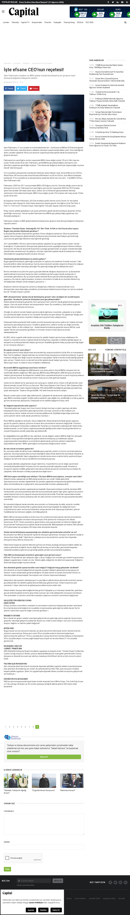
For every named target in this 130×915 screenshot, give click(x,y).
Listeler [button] (6, 22)
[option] (52, 2)
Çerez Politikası (80, 898)
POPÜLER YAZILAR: (10, 2)
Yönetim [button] (47, 22)
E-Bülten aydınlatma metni (25, 885)
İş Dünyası (16, 63)
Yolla (7, 869)
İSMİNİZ (7, 842)
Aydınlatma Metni (109, 898)
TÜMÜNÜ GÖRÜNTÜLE (115, 350)
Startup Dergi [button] (69, 22)
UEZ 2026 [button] (89, 22)
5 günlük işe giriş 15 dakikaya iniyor (109, 132)
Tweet (23, 88)
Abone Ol (44, 757)
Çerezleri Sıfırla (94, 898)
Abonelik (121, 898)
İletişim (69, 898)
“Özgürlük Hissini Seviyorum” (43, 790)
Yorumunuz (9, 811)
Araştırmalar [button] (37, 22)
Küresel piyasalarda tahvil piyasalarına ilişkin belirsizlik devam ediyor (49, 2)
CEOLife (80, 22)
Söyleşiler (26, 63)
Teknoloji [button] (15, 22)
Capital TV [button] (25, 22)
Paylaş (10, 88)
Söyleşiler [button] (57, 22)
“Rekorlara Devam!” (67, 790)
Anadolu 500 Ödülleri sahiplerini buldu (107, 326)
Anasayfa (7, 63)
